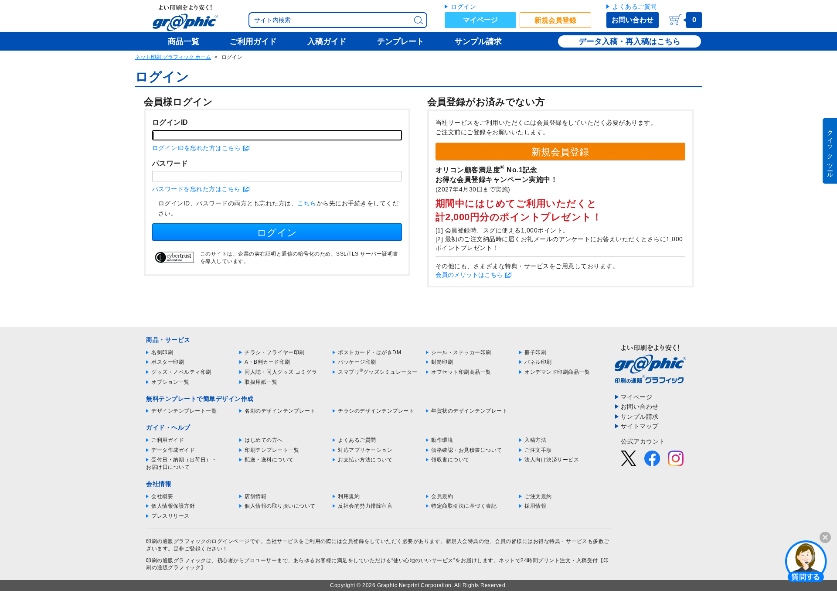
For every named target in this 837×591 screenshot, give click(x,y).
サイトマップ (640, 426)
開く (806, 560)
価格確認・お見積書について (466, 450)
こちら (306, 203)
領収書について (450, 460)
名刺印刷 (162, 352)
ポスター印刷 (167, 362)
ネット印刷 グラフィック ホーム (173, 57)
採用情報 (535, 506)
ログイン (463, 6)
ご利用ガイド (167, 440)
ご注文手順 (538, 450)
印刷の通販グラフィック (176, 560)
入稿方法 (535, 440)
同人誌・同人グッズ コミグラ (281, 372)
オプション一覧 (170, 382)
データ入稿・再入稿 (613, 41)
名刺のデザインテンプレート (280, 411)
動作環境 (442, 440)
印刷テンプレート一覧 (272, 450)
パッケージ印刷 (357, 362)
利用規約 (349, 496)
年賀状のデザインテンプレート (469, 411)
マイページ (480, 20)
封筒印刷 (442, 362)
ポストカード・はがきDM (369, 352)
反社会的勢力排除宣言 (365, 506)
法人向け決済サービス (551, 460)
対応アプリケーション (365, 450)
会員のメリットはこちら (469, 274)
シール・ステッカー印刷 (461, 352)
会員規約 (442, 496)
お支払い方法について (365, 460)
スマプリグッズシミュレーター (378, 372)
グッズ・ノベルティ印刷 (181, 372)
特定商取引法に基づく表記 (464, 506)
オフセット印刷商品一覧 (461, 372)
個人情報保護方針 (173, 506)
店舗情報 (255, 496)
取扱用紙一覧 (261, 382)
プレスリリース (170, 516)
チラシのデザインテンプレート (376, 411)
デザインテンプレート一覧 (184, 411)
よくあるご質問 (634, 6)
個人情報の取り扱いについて (280, 506)
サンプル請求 (640, 416)
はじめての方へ (264, 440)
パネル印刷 (538, 362)
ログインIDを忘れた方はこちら (196, 147)
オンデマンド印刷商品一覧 (557, 372)
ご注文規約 (538, 496)
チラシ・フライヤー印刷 (275, 352)
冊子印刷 (535, 352)
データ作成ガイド (173, 450)
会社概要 (162, 496)
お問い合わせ (632, 20)
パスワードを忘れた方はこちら (196, 188)
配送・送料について (269, 460)
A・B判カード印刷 (267, 362)
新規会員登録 (555, 20)
